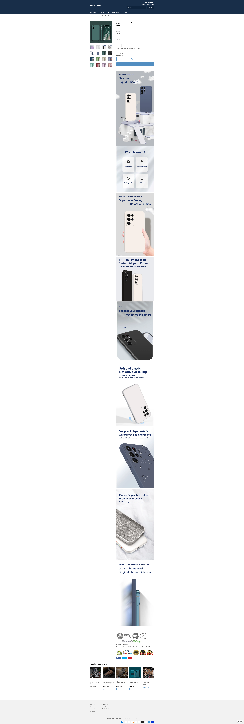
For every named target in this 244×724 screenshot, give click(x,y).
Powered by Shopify (104, 721)
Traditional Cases (94, 12)
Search (91, 706)
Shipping (118, 27)
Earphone (124, 12)
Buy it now (135, 64)
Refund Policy (93, 714)
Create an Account (150, 4)
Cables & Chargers (116, 12)
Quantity (118, 43)
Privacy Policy (93, 712)
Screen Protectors (105, 12)
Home (91, 15)
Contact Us (92, 708)
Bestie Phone (95, 5)
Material (118, 31)
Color (117, 37)
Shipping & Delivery (94, 709)
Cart (151, 7)
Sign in (143, 4)
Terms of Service (93, 711)
